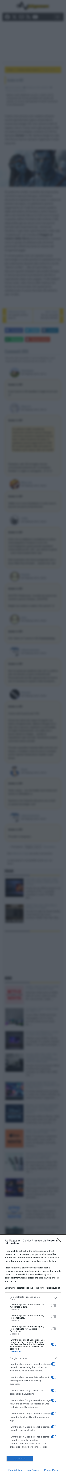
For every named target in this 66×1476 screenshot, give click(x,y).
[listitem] (33, 1298)
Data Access (33, 1470)
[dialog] (33, 1355)
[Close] (60, 1241)
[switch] (53, 1305)
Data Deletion (15, 1470)
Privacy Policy (51, 1470)
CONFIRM (20, 1458)
